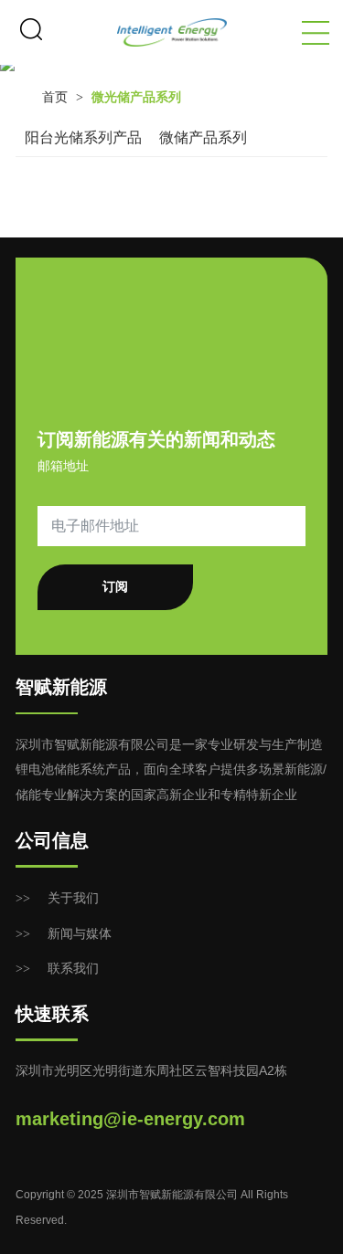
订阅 (115, 586)
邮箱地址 (63, 465)
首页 (55, 97)
